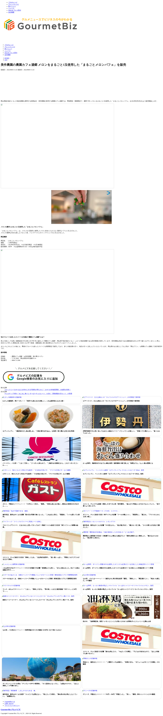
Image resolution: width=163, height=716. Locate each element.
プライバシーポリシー (12, 705)
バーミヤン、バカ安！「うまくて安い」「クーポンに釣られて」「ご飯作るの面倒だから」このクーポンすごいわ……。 (40, 464)
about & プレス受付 (14, 10)
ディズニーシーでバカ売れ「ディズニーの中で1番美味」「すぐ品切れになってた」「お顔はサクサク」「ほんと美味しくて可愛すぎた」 (41, 684)
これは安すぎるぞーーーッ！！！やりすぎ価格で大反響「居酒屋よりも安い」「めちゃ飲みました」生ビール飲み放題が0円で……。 (41, 569)
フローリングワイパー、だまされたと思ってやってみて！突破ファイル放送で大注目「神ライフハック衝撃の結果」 (40, 526)
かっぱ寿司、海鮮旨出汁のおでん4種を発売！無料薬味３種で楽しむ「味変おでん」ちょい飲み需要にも (118, 463)
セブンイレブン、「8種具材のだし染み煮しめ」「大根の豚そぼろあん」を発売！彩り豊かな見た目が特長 (38, 431)
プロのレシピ (12, 2)
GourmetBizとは (10, 701)
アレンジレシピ (13, 4)
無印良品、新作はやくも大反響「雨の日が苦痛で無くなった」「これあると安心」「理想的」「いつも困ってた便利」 (41, 515)
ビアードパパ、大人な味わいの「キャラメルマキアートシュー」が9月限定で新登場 (111, 401)
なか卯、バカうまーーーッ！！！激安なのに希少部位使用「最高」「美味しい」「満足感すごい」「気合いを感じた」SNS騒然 (121, 579)
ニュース (11, 8)
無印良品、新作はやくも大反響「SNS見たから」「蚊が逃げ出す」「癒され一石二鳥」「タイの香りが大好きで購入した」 (121, 526)
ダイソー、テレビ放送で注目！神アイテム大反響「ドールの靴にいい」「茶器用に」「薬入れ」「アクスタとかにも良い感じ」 (121, 515)
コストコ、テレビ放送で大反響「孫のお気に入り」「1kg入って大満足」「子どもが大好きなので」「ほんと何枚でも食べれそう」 (121, 652)
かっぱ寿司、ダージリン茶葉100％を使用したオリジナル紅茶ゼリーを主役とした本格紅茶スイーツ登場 (118, 568)
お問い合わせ (9, 703)
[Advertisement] (35, 38)
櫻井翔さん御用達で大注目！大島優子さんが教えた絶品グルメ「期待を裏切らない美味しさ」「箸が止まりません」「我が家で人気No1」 (120, 537)
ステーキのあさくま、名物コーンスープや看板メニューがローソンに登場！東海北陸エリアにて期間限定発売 (40, 578)
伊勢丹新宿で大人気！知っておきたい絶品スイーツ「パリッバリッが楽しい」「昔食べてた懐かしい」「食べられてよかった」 (121, 432)
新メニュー (12, 6)
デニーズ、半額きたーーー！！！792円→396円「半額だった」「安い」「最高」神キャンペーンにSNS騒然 (119, 694)
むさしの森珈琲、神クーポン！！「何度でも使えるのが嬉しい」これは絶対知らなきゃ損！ (34, 401)
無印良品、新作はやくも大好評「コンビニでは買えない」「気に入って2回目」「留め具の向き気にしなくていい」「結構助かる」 (40, 695)
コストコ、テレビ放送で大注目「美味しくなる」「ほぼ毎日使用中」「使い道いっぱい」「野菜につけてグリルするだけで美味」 (41, 558)
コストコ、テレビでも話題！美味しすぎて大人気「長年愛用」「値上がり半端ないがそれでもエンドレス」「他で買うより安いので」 (121, 505)
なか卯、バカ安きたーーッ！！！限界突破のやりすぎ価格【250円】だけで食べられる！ (32, 630)
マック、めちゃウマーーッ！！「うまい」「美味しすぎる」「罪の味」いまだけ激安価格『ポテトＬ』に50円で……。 (40, 590)
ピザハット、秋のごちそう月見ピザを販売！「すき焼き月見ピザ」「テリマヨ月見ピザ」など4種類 (36, 474)
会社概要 (11, 12)
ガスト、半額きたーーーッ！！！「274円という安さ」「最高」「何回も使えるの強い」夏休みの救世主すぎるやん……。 (41, 505)
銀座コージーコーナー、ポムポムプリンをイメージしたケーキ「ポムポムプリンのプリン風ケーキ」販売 (38, 600)
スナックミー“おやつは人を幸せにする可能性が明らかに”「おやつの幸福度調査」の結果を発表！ (38, 389)
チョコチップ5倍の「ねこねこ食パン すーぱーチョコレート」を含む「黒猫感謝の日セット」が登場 (38, 393)
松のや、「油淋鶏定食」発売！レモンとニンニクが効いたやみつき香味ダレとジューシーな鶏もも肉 (117, 621)
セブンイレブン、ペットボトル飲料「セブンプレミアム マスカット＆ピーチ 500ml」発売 (113, 474)
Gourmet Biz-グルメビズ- (11, 710)
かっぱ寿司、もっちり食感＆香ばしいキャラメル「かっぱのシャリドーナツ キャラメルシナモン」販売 (118, 589)
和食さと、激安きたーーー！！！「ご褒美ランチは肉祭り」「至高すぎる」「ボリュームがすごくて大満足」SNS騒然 (121, 663)
